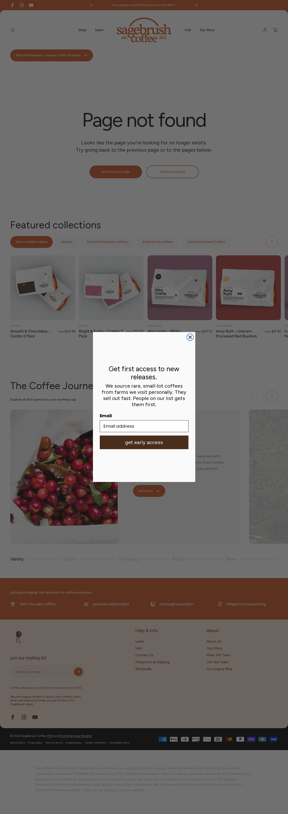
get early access (144, 442)
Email (106, 416)
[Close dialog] (190, 337)
